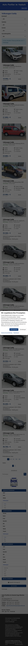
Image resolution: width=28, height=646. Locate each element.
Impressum (16, 333)
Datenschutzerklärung (6, 333)
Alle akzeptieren (13, 329)
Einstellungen (23, 329)
